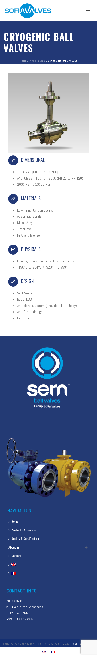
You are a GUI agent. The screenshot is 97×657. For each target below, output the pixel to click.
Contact (16, 555)
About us (13, 547)
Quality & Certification (25, 538)
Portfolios (37, 60)
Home (23, 60)
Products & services (23, 529)
